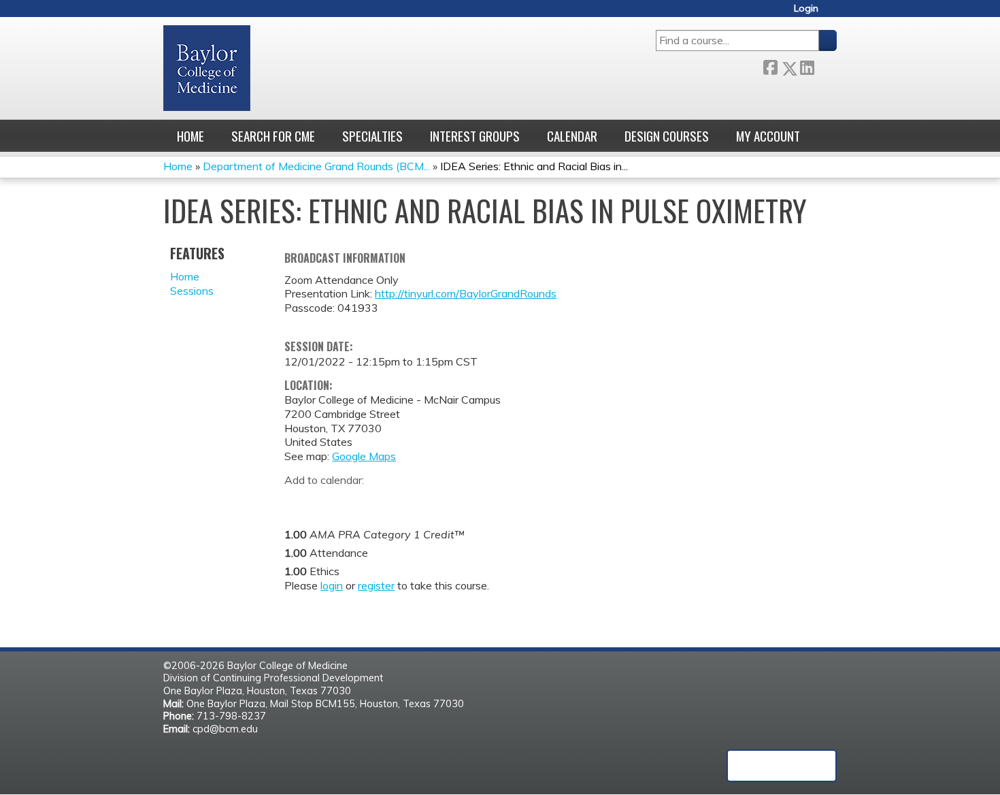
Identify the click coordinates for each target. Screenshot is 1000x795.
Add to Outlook (392, 501)
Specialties (372, 136)
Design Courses (666, 136)
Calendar (572, 136)
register (376, 585)
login (331, 585)
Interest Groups (475, 136)
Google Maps (364, 456)
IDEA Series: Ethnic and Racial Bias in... (534, 166)
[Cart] (833, 13)
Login (806, 8)
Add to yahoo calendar (329, 501)
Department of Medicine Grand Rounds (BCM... (316, 166)
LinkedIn (807, 66)
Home (190, 136)
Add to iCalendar (359, 500)
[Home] (206, 68)
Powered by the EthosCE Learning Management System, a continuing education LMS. (782, 765)
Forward (825, 66)
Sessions (192, 290)
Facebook (770, 66)
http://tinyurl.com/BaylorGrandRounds (465, 293)
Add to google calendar (298, 501)
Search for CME (273, 136)
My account (768, 136)
